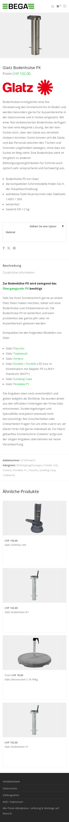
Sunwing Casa (22, 379)
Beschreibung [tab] (12, 266)
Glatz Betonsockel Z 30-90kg (21, 679)
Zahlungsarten (11, 795)
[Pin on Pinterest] (14, 248)
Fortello (18, 364)
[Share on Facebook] (3, 248)
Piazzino (18, 348)
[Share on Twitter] (8, 248)
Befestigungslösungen (29, 465)
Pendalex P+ (21, 384)
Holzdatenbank (11, 781)
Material (10, 232)
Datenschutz (10, 788)
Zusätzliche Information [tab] (18, 272)
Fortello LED (50, 465)
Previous (3, 35)
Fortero (18, 359)
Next (65, 35)
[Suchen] (53, 6)
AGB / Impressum (13, 801)
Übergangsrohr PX (16, 288)
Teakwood (20, 353)
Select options (11, 540)
